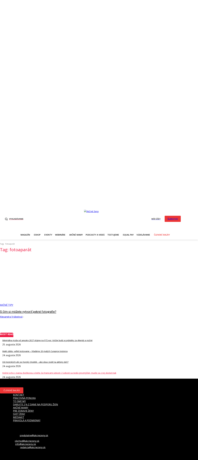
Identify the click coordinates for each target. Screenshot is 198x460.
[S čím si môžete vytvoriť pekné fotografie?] (51, 281)
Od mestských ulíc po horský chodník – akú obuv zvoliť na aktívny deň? (35, 362)
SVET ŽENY (19, 414)
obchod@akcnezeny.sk (27, 441)
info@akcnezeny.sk (25, 444)
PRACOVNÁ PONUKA (24, 398)
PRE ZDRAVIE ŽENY (23, 410)
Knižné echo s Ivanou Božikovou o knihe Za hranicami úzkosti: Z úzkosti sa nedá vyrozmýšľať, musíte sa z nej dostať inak (59, 373)
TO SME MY (19, 401)
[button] (13, 219)
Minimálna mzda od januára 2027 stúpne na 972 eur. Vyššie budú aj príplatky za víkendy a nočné (47, 340)
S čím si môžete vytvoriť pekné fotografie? (28, 311)
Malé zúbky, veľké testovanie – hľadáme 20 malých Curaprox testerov (35, 351)
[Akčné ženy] (93, 218)
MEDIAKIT (18, 417)
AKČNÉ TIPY (6, 305)
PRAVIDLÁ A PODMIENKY (26, 420)
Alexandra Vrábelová (11, 316)
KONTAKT (18, 395)
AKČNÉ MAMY (20, 407)
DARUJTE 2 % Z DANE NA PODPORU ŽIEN (35, 404)
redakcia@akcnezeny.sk (33, 447)
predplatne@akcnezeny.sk (34, 435)
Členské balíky (11, 390)
